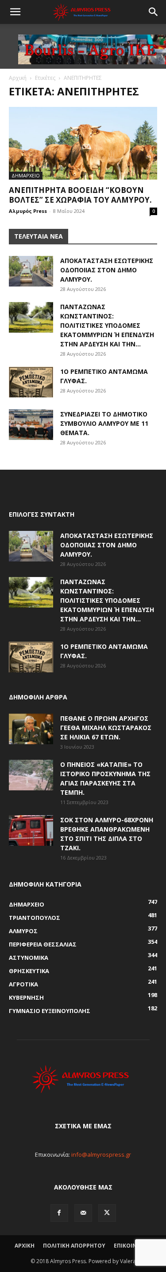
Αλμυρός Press (28, 211)
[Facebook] (59, 1213)
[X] (107, 1213)
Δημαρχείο (26, 175)
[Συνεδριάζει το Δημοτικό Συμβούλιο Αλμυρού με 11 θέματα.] (31, 424)
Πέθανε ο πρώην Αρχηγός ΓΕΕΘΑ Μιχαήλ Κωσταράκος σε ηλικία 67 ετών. (105, 727)
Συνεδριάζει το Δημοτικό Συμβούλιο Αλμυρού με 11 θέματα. (104, 423)
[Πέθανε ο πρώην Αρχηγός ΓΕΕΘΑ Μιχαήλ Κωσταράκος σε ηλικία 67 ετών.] (31, 729)
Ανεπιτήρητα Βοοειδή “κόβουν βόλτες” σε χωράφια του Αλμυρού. (80, 195)
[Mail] (83, 1213)
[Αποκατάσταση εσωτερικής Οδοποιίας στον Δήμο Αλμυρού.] (31, 271)
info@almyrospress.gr (101, 1154)
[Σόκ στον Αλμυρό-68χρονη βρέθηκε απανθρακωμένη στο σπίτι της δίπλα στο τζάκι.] (31, 830)
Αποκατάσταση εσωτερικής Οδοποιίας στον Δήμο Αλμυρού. (106, 269)
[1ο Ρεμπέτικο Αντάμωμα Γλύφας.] (31, 382)
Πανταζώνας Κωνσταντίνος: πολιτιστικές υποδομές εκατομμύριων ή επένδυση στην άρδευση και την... (107, 325)
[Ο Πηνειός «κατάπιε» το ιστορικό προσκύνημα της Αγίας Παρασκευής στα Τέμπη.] (31, 775)
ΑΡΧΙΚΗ (25, 1245)
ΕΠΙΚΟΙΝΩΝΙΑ (132, 1245)
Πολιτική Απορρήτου (74, 1245)
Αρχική (18, 78)
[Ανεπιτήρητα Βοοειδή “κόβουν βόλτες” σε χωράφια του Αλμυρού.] (83, 143)
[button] (15, 12)
